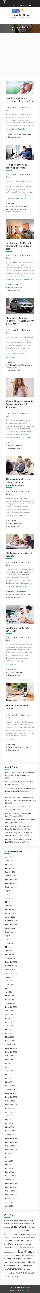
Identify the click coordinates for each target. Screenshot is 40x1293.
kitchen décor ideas (15, 287)
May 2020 (8, 1120)
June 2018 (9, 1206)
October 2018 (10, 1191)
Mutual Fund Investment (26, 1248)
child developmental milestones (19, 595)
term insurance (15, 1269)
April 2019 (9, 1168)
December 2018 (11, 1183)
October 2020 (10, 1101)
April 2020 (9, 1123)
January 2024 (10, 958)
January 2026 (10, 876)
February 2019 (10, 1176)
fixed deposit (13, 747)
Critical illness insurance (24, 1223)
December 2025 (11, 879)
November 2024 (11, 925)
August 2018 (9, 1198)
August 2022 (9, 1018)
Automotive (12, 362)
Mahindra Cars (26, 365)
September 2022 (11, 1015)
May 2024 (8, 947)
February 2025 (10, 913)
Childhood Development (17, 592)
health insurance (26, 1234)
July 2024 (8, 940)
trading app (21, 1272)
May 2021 (8, 1075)
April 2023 (9, 992)
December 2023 (11, 962)
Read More (22, 129)
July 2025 (8, 894)
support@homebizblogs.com (21, 5)
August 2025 (9, 891)
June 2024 (9, 943)
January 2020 (10, 1135)
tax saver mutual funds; (16, 672)
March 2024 (9, 954)
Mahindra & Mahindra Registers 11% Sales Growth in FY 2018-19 (20, 321)
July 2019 (8, 1157)
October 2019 (10, 1146)
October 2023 (10, 970)
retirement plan (7, 1262)
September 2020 (11, 1105)
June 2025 (9, 898)
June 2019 (9, 1161)
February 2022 (10, 1041)
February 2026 (10, 872)
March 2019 (9, 1172)
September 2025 (11, 887)
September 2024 (11, 932)
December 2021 (11, 1048)
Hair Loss (11, 443)
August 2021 (9, 1063)
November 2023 (11, 966)
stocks (6, 1269)
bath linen (16, 1220)
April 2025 (9, 906)
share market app (28, 1262)
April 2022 (9, 1033)
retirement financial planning (16, 209)
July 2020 (8, 1112)
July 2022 (8, 1022)
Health (10, 134)
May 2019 (8, 1165)
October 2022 (10, 1011)
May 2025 (8, 902)
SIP (5, 1265)
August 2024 (9, 936)
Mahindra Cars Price (13, 368)
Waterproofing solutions (13, 1276)
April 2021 (9, 1078)
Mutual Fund (13, 1248)
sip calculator (10, 1265)
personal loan (9, 1258)
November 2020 (11, 1097)
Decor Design (13, 285)
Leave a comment (14, 137)
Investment (12, 204)
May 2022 (8, 1030)
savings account (16, 1262)
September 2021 (11, 1060)
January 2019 (10, 1180)
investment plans (17, 1240)
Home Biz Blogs (20, 15)
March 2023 (9, 996)
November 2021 (11, 1052)
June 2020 (9, 1116)
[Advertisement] (20, 54)
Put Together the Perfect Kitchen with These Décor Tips (19, 246)
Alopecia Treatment (15, 446)
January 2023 (10, 1003)
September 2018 (11, 1195)
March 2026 (9, 868)
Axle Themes (26, 1290)
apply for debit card (8, 1220)
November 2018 (11, 1187)
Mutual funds (23, 747)
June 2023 (9, 985)
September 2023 (11, 973)
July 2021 (8, 1067)
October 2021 (10, 1056)
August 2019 (9, 1153)
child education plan (10, 1223)
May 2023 (8, 988)
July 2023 (8, 981)
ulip (29, 1273)
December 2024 (11, 921)
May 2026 (8, 864)
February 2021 (10, 1086)
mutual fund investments (10, 1252)
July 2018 (8, 1202)
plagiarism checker (24, 1258)
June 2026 (9, 861)
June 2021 (9, 1071)
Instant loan (10, 1237)
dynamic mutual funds (18, 1231)
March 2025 (9, 909)
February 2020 (10, 1131)
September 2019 (11, 1150)
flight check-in (15, 1234)
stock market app (27, 1265)
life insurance (14, 1244)
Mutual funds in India (12, 1256)
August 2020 (9, 1108)
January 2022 (10, 1045)
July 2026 (8, 857)
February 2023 (10, 1000)
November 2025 (11, 883)
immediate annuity (14, 524)
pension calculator (27, 1256)
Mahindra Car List (14, 365)
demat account (19, 1226)
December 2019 (11, 1138)
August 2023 (9, 977)
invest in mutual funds (20, 1237)
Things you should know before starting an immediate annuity (18, 482)
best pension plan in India (17, 206)
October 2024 (10, 928)
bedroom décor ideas (24, 1220)
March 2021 (9, 1082)
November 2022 (11, 1007)
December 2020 (11, 1093)
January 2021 (10, 1090)
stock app (17, 1265)
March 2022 (9, 1037)
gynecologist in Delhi (24, 134)
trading (11, 1273)
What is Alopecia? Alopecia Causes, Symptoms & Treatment (19, 404)
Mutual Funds (13, 670)
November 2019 (11, 1142)
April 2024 (9, 951)
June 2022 (9, 1026)
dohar (11, 1231)
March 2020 (9, 1127)
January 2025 (10, 917)
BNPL (32, 1220)
